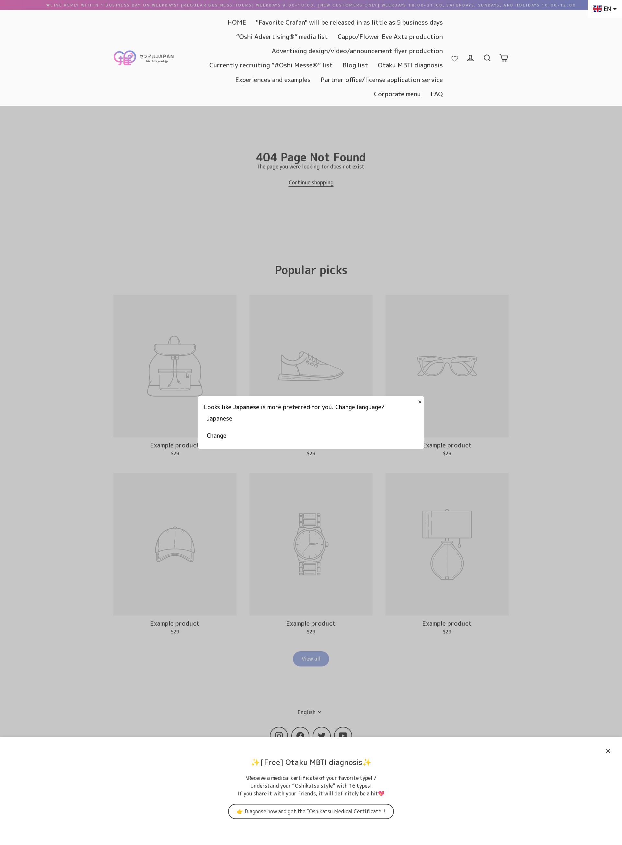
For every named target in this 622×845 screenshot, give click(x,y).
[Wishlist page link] (455, 58)
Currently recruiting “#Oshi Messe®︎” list (271, 65)
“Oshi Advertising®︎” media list (282, 36)
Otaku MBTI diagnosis (410, 65)
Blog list (355, 65)
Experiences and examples (273, 79)
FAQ (437, 93)
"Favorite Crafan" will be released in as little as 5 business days (349, 22)
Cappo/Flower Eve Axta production (390, 36)
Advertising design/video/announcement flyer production (357, 50)
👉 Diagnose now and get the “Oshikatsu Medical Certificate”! (311, 811)
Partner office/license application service (381, 79)
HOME (236, 22)
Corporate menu (397, 93)
